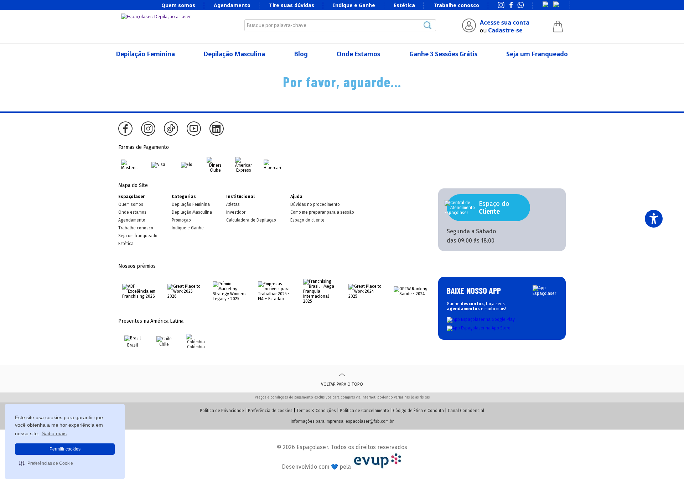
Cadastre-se (505, 30)
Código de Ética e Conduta (418, 410)
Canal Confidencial (466, 410)
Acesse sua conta (504, 22)
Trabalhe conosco (456, 5)
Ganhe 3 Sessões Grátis (443, 54)
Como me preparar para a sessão (322, 212)
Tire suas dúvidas (291, 5)
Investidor (235, 212)
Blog (301, 54)
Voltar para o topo (342, 384)
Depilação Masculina (234, 54)
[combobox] (340, 25)
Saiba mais (54, 433)
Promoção (181, 220)
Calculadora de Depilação (251, 220)
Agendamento (232, 5)
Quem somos (178, 5)
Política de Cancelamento (364, 410)
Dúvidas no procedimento (315, 204)
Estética (404, 5)
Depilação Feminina (145, 54)
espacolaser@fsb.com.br (370, 421)
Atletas (233, 204)
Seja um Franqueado (537, 54)
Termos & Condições (316, 410)
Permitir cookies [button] (65, 449)
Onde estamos (132, 212)
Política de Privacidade (222, 410)
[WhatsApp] (520, 6)
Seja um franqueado (137, 235)
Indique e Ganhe (354, 5)
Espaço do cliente (307, 220)
